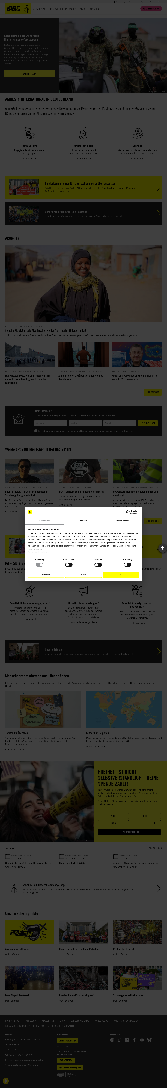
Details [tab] (83, 521)
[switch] (69, 565)
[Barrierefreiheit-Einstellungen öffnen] (162, 548)
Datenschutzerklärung (38, 552)
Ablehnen (46, 575)
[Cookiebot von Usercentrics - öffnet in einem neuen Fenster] (128, 512)
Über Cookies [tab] (122, 521)
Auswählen (83, 575)
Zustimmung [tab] (44, 521)
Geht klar (121, 575)
